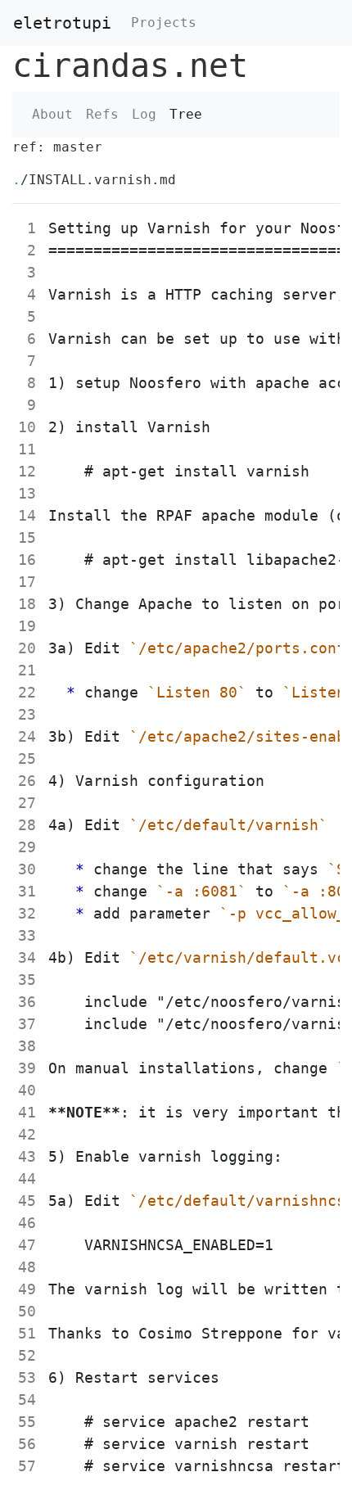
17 (27, 581)
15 (27, 537)
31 (27, 891)
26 (27, 780)
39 (27, 1068)
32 (27, 913)
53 (27, 1377)
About (52, 114)
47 (27, 1244)
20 (27, 648)
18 (27, 603)
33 (27, 935)
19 (27, 625)
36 (27, 1001)
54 (27, 1399)
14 (27, 515)
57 (27, 1465)
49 (27, 1289)
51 (27, 1333)
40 (27, 1090)
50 (27, 1311)
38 (27, 1045)
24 (27, 736)
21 (27, 670)
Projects (163, 22)
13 (27, 493)
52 (27, 1355)
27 (27, 802)
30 (27, 869)
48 (27, 1267)
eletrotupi (62, 23)
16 (27, 559)
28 (27, 824)
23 (27, 714)
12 (27, 471)
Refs (102, 114)
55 (27, 1421)
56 (27, 1443)
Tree (185, 114)
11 (27, 449)
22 (27, 692)
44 (27, 1178)
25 (27, 758)
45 (27, 1200)
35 (27, 979)
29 (27, 847)
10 (27, 427)
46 (27, 1222)
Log (144, 114)
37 (27, 1023)
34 (27, 957)
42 (27, 1134)
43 (27, 1156)
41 (27, 1112)
